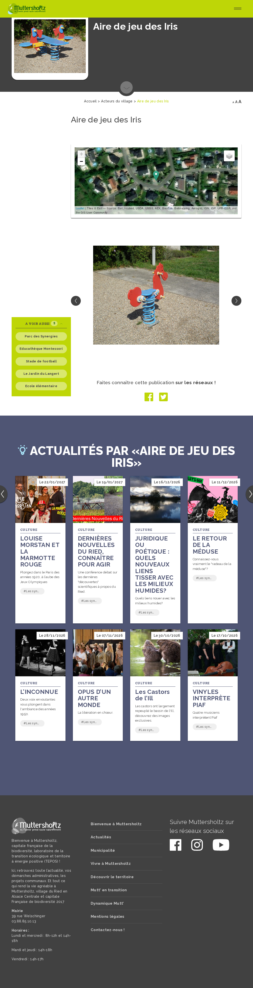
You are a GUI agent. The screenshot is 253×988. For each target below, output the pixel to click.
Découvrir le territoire (112, 877)
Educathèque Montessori (41, 349)
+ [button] (81, 154)
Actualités (101, 837)
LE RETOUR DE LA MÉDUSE (210, 545)
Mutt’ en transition (109, 890)
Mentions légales (108, 916)
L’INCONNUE (39, 691)
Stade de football (41, 361)
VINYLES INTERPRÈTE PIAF (212, 698)
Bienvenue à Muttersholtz (116, 824)
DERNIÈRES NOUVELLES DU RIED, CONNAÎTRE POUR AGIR (96, 551)
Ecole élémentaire (41, 386)
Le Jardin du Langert (41, 374)
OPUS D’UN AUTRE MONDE (94, 698)
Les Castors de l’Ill (152, 695)
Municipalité (103, 850)
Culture (28, 529)
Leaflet (80, 208)
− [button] (81, 161)
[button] (236, 301)
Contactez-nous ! (108, 930)
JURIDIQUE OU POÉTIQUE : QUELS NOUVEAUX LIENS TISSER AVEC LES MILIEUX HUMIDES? (154, 564)
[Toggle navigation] (237, 9)
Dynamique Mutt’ (107, 903)
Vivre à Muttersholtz (111, 863)
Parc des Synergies (41, 336)
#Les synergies (33, 591)
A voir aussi (40, 323)
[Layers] (229, 155)
